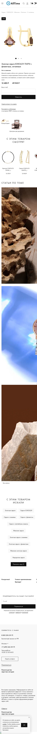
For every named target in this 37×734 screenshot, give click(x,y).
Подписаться (18, 606)
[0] (31, 3)
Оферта (4, 709)
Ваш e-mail (4, 87)
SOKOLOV (10, 12)
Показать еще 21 (18, 564)
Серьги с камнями (9, 517)
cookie (4, 724)
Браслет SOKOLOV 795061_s (8, 169)
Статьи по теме (12, 182)
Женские (17, 12)
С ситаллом (30, 12)
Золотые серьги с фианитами (18, 544)
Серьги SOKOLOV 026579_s (24, 169)
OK (24, 725)
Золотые (23, 12)
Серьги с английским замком (18, 524)
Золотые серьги (10, 510)
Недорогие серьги (19, 557)
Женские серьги (18, 531)
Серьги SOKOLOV (26, 510)
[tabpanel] (18, 36)
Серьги (3, 12)
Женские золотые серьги (18, 551)
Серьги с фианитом (26, 517)
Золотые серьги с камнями (18, 537)
